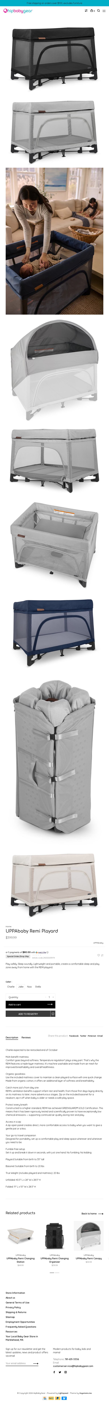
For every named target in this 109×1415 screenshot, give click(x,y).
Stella (38, 986)
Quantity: (13, 997)
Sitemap (10, 1317)
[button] (54, 952)
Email (100, 1036)
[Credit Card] (45, 1399)
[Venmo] (64, 1399)
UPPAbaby (98, 943)
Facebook (74, 1036)
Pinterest (92, 1036)
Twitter (83, 1036)
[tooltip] (53, 1013)
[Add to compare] (102, 955)
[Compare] (86, 11)
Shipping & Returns (16, 1312)
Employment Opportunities (20, 1321)
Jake (20, 986)
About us (10, 1297)
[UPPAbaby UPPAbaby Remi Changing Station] (20, 1236)
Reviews (26, 1037)
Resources (11, 1331)
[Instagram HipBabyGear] (65, 1372)
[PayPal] (51, 1399)
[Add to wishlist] (99, 955)
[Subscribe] (35, 1363)
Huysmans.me (85, 1393)
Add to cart (15, 1004)
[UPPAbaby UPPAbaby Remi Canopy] (89, 1236)
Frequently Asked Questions (21, 1326)
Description (12, 1037)
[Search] (98, 11)
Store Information (15, 1292)
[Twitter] (60, 1372)
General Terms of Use (17, 1302)
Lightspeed (63, 1393)
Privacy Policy (13, 1307)
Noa (29, 986)
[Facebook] (54, 1372)
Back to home (89, 1213)
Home (8, 926)
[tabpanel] (21, 1245)
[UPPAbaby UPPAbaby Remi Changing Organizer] (55, 1236)
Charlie (10, 986)
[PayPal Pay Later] (58, 1399)
